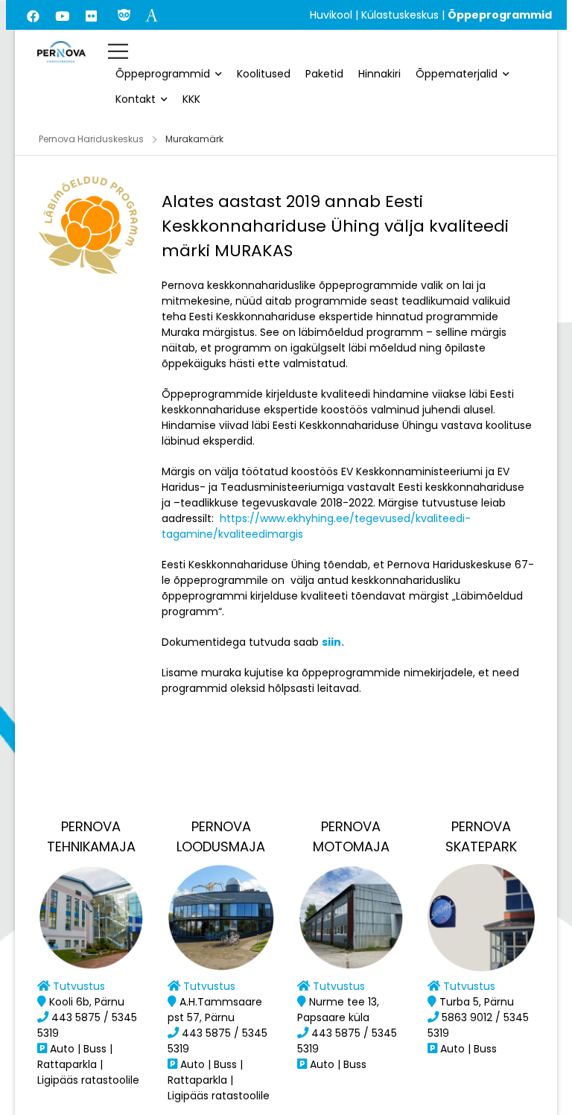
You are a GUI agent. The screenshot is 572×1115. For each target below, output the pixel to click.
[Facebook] (33, 15)
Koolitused (263, 73)
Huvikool (331, 14)
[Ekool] (124, 14)
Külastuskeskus (400, 14)
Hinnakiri (379, 73)
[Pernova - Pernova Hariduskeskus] (61, 52)
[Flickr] (91, 15)
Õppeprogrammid (162, 73)
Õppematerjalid (457, 73)
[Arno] (151, 14)
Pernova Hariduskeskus (91, 139)
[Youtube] (62, 15)
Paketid (324, 73)
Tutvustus (79, 986)
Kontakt (135, 99)
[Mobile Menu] (118, 51)
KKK (191, 99)
